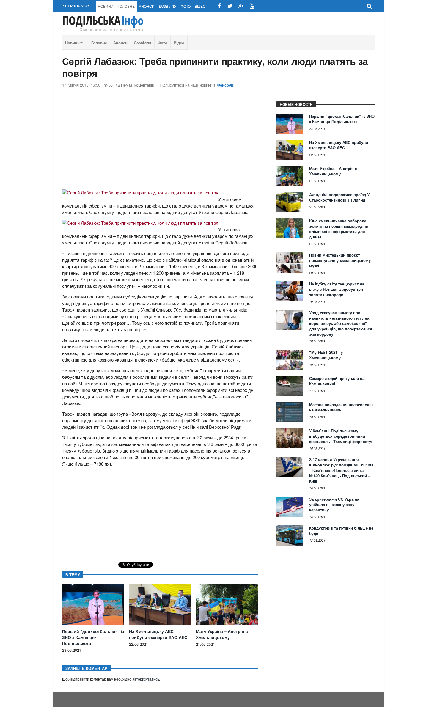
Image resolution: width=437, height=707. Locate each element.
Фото (186, 6)
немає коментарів (137, 85)
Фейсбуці (226, 85)
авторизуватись (145, 679)
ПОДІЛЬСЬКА (102, 20)
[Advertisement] (160, 143)
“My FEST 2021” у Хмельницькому (326, 354)
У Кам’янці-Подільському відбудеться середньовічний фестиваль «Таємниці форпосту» (341, 436)
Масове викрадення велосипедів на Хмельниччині (341, 407)
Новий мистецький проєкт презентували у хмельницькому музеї (340, 260)
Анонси (147, 6)
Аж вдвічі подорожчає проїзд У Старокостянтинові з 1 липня (339, 197)
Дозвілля (168, 6)
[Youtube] (251, 6)
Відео (200, 6)
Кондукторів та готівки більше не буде (341, 530)
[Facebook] (218, 6)
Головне (126, 6)
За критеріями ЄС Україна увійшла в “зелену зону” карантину (334, 504)
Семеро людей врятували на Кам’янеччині (336, 381)
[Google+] (240, 6)
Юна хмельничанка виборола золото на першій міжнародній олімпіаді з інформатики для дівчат (338, 229)
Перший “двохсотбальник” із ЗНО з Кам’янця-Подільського (93, 637)
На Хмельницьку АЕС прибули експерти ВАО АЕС (158, 634)
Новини (106, 6)
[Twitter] (229, 6)
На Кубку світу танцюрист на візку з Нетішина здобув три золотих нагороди (336, 289)
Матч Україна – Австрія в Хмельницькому (222, 634)
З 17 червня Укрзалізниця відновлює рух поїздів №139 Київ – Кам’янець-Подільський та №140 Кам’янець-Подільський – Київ (341, 470)
